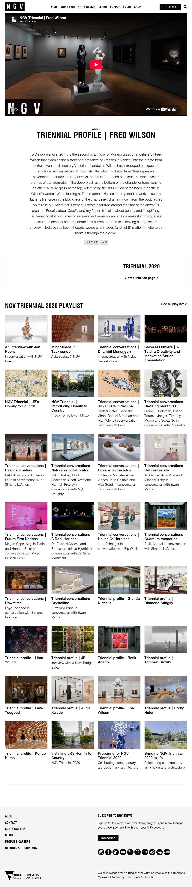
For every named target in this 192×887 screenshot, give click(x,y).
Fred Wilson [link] (91, 242)
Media (9, 835)
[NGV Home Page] (15, 6)
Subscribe (108, 838)
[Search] (185, 7)
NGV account (155, 827)
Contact (11, 822)
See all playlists (173, 304)
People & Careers (17, 841)
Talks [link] (104, 242)
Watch (96, 128)
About (9, 816)
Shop (137, 6)
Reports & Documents (21, 848)
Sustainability (15, 829)
